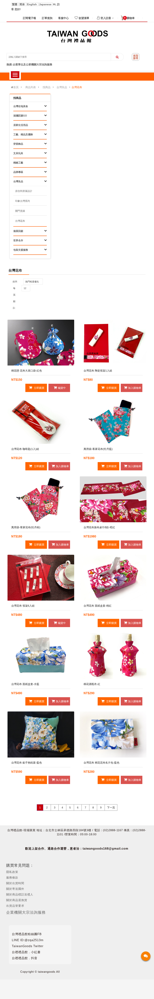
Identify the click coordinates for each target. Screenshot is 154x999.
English (32, 4)
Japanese (45, 4)
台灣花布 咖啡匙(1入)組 (25, 448)
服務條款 (12, 877)
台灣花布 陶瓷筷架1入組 (98, 370)
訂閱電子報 (29, 18)
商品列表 (30, 87)
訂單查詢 (47, 18)
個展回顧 (18, 231)
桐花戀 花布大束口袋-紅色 (26, 370)
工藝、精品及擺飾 (23, 134)
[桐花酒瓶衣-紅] (113, 656)
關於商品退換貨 (16, 900)
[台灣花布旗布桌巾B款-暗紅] (113, 499)
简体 (23, 4)
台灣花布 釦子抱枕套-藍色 (26, 762)
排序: (15, 281)
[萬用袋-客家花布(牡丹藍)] (113, 421)
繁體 (15, 4)
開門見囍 (20, 211)
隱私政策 (12, 871)
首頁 (16, 87)
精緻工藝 (18, 162)
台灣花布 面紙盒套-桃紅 (98, 605)
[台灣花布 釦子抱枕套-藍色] (41, 734)
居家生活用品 (20, 125)
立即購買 (38, 387)
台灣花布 (77, 87)
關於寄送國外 (15, 888)
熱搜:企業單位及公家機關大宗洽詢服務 (29, 64)
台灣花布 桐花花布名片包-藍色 (101, 762)
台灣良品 (62, 87)
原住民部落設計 (23, 191)
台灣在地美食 (20, 106)
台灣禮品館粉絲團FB (27, 934)
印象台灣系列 (22, 201)
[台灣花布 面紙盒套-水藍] (41, 656)
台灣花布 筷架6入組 (23, 605)
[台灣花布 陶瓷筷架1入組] (113, 343)
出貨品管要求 (15, 905)
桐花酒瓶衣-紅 (92, 684)
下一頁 (111, 807)
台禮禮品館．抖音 (24, 958)
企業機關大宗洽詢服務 (26, 912)
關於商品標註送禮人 (19, 894)
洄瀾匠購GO (20, 115)
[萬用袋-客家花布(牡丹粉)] (41, 499)
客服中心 (63, 18)
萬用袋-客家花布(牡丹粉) (25, 527)
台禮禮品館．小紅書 (26, 952)
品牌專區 (18, 172)
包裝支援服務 (20, 249)
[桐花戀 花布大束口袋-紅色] (41, 343)
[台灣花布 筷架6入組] (41, 578)
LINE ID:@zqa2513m (27, 940)
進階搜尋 (135, 57)
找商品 (47, 87)
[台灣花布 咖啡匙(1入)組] (41, 421)
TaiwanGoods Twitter (27, 946)
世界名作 (18, 240)
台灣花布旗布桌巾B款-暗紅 (99, 527)
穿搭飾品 (18, 143)
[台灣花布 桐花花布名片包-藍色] (113, 734)
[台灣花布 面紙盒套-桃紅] (113, 578)
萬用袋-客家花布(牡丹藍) (98, 448)
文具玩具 (18, 153)
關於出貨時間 (15, 883)
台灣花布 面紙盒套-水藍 (25, 684)
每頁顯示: (14, 298)
